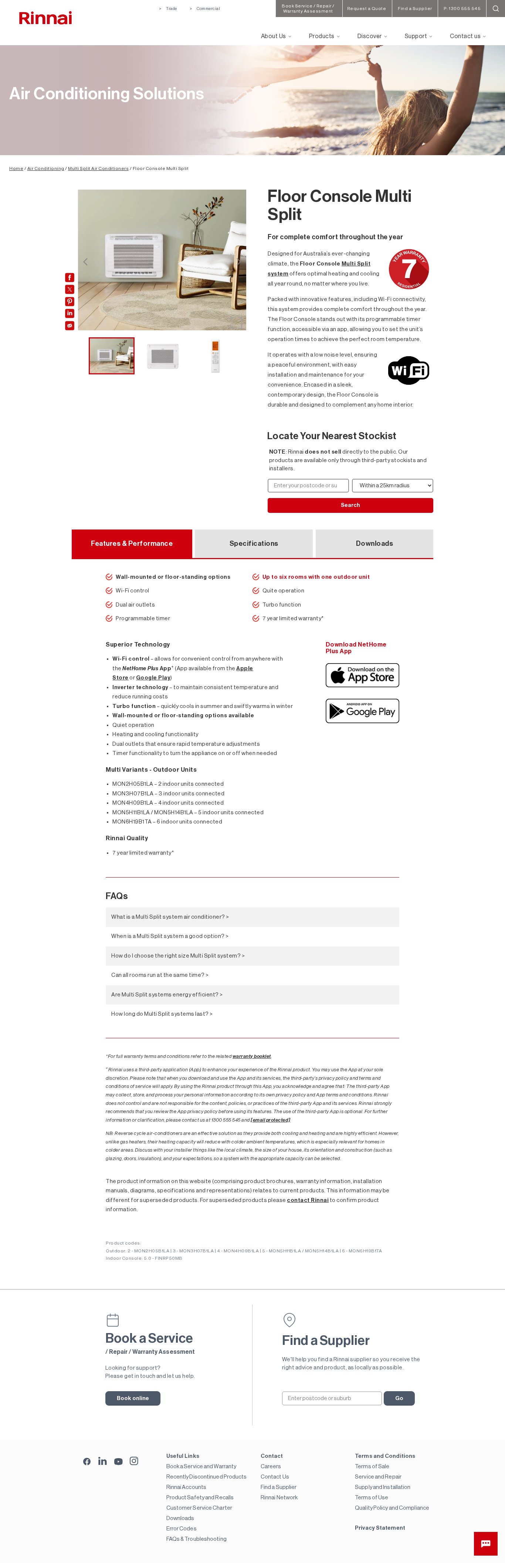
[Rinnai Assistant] (486, 1544)
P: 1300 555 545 (462, 8)
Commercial (208, 9)
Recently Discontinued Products (206, 1477)
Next (238, 261)
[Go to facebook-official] (87, 1462)
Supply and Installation (382, 1487)
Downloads (374, 543)
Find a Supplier (279, 1487)
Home (16, 168)
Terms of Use (371, 1497)
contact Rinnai (308, 1200)
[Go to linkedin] (102, 1461)
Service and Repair (378, 1477)
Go (399, 1398)
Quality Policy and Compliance (392, 1508)
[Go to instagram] (134, 1461)
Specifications (254, 543)
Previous (85, 261)
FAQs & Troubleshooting (196, 1539)
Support (416, 36)
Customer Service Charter (199, 1508)
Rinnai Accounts (186, 1487)
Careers (271, 1466)
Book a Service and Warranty (201, 1466)
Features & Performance (132, 543)
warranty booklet (252, 1056)
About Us (273, 36)
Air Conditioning (45, 168)
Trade (171, 9)
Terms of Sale (372, 1466)
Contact (272, 1456)
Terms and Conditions (385, 1456)
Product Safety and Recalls (200, 1497)
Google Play (153, 678)
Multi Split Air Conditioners (98, 168)
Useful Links (182, 1456)
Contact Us (275, 1477)
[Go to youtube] (118, 1461)
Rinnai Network (279, 1497)
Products (322, 36)
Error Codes (181, 1529)
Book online (133, 1398)
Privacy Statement (380, 1528)
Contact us (465, 36)
